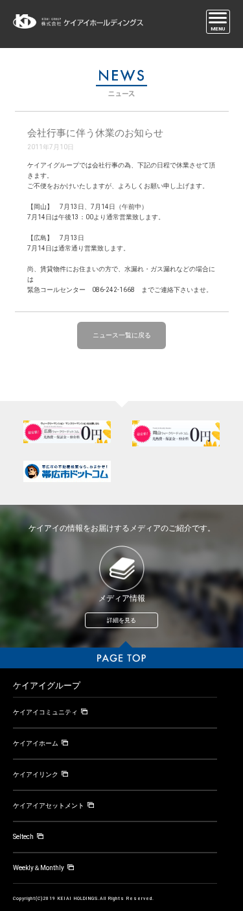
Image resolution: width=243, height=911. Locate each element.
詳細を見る (121, 620)
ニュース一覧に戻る (122, 335)
